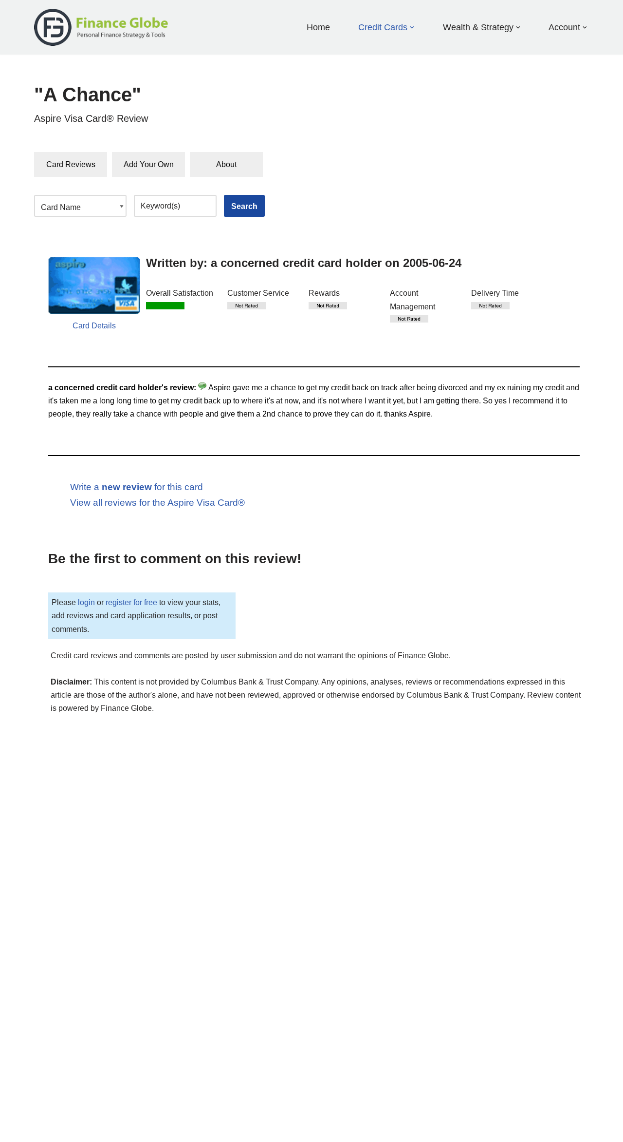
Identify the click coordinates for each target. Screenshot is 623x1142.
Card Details (94, 326)
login (86, 602)
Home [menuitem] (318, 27)
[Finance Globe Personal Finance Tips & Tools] (101, 27)
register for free (131, 602)
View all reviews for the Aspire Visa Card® (157, 502)
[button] (412, 27)
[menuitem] (382, 27)
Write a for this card (136, 487)
